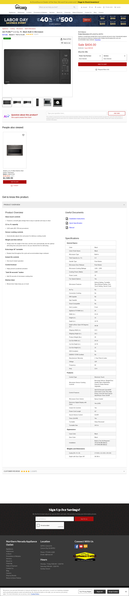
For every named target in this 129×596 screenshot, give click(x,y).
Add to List (67, 43)
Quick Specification (75, 223)
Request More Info (103, 69)
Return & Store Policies (13, 578)
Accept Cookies (113, 591)
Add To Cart (102, 64)
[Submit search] (74, 7)
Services (51, 12)
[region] (64, 592)
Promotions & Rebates (40, 12)
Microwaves (20, 28)
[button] (81, 7)
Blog (95, 12)
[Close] (126, 592)
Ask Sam (117, 113)
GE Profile (5, 34)
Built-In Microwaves (30, 28)
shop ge (87, 20)
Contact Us (88, 12)
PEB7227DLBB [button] (20, 34)
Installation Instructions (77, 218)
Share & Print (67, 39)
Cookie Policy (35, 594)
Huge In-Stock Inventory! (88, 2)
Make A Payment (78, 12)
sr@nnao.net (49, 554)
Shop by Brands (11, 575)
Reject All (100, 591)
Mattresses (21, 12)
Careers (101, 12)
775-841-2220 (50, 552)
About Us (59, 12)
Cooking (12, 28)
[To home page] (21, 7)
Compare (15, 185)
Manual (71, 227)
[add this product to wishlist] (23, 135)
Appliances (12, 12)
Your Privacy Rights (85, 591)
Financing (67, 12)
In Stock (29, 12)
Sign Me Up (84, 519)
